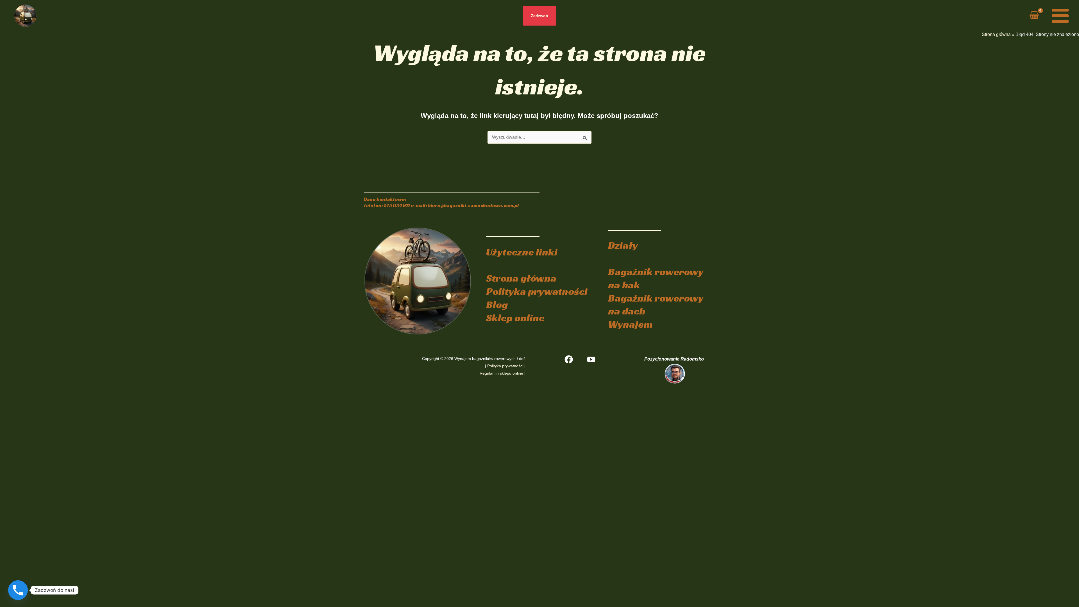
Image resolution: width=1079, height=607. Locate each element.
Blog (497, 304)
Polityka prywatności (537, 291)
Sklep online (515, 317)
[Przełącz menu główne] (1060, 16)
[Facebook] (569, 359)
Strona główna (996, 34)
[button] (539, 16)
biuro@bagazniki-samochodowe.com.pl (473, 206)
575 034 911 (397, 206)
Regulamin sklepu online (501, 373)
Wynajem (630, 324)
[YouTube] (591, 359)
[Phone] (18, 590)
